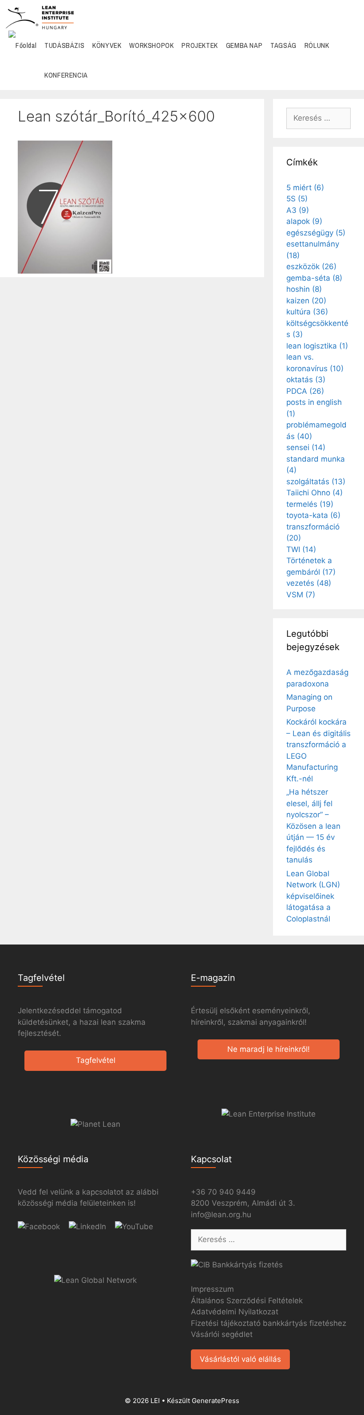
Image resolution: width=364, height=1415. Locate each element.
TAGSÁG (283, 45)
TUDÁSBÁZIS (64, 45)
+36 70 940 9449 (223, 1192)
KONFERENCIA (66, 75)
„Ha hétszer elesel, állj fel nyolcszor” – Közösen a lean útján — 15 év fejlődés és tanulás (313, 826)
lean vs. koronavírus (315, 363)
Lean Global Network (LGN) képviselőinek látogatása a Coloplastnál (313, 896)
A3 (297, 210)
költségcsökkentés (317, 329)
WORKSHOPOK (151, 45)
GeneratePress (215, 1400)
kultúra (307, 311)
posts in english (314, 408)
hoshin (304, 289)
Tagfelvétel (95, 1060)
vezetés (308, 583)
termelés (309, 504)
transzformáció (313, 532)
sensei (305, 447)
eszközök (311, 266)
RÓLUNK (317, 45)
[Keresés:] (318, 118)
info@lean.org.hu (221, 1214)
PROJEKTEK (200, 45)
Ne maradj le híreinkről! (268, 1049)
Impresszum (212, 1289)
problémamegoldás (316, 430)
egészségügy (315, 232)
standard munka (315, 465)
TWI (301, 549)
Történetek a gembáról (311, 566)
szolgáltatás (315, 481)
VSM (300, 594)
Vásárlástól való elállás (240, 1359)
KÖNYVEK (106, 45)
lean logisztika (317, 345)
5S (297, 198)
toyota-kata (313, 515)
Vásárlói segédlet (222, 1334)
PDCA (305, 391)
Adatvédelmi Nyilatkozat (234, 1311)
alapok (304, 221)
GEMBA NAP (244, 45)
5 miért (305, 187)
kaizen (306, 300)
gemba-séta (314, 278)
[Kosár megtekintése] (353, 75)
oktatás (305, 379)
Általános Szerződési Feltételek (247, 1300)
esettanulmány (312, 249)
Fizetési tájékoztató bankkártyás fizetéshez (268, 1323)
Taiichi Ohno (314, 492)
